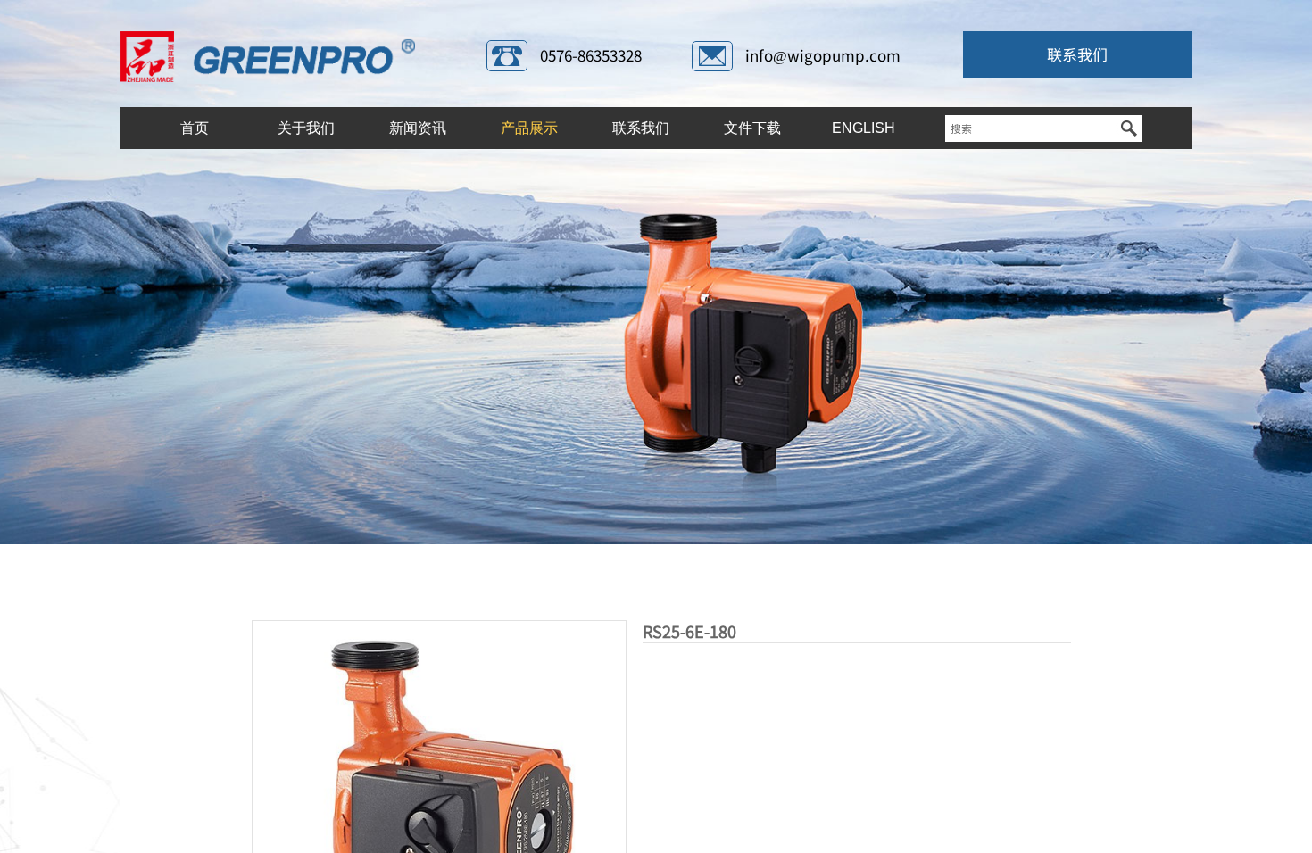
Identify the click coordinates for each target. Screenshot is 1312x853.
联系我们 (640, 128)
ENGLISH (863, 128)
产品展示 (529, 128)
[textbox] (1030, 128)
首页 (194, 128)
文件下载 (752, 128)
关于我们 (306, 128)
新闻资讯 (417, 128)
